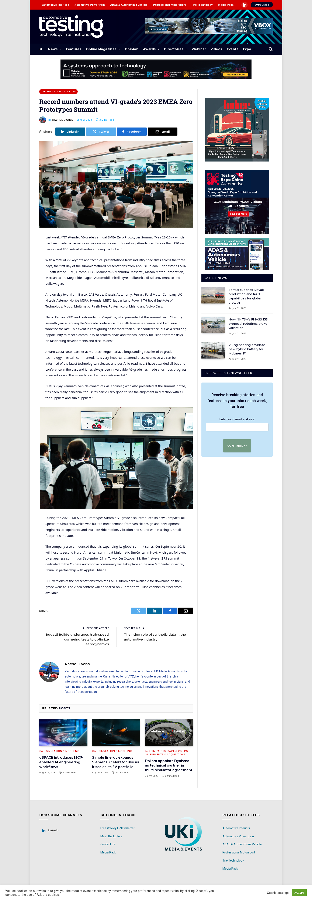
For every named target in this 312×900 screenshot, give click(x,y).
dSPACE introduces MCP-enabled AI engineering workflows (61, 762)
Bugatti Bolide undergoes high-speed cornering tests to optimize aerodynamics (77, 639)
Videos (216, 49)
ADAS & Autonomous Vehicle (129, 4)
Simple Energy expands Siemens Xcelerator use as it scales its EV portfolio (115, 762)
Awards (149, 49)
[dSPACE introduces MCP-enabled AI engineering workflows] (63, 732)
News (53, 49)
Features (73, 49)
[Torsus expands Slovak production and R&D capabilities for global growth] (213, 295)
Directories (173, 49)
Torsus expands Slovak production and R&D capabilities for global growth (246, 296)
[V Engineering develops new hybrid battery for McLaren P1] (213, 350)
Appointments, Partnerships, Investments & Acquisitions (166, 753)
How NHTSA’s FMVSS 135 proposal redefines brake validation (248, 323)
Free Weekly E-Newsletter (117, 828)
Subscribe (261, 4)
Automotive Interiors (55, 4)
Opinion (131, 49)
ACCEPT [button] (299, 892)
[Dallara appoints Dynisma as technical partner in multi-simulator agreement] (169, 732)
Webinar (199, 49)
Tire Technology (201, 4)
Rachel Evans (62, 119)
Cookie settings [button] (278, 893)
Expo (247, 49)
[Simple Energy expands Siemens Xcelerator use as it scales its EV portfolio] (116, 732)
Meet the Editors (111, 836)
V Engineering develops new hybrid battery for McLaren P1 (247, 349)
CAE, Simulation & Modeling (58, 91)
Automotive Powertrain (89, 4)
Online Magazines (101, 49)
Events (233, 49)
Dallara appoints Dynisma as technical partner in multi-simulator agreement (168, 765)
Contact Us (107, 844)
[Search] (270, 49)
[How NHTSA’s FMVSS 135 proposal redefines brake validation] (213, 325)
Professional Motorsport (169, 4)
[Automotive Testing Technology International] (71, 26)
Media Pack (225, 4)
